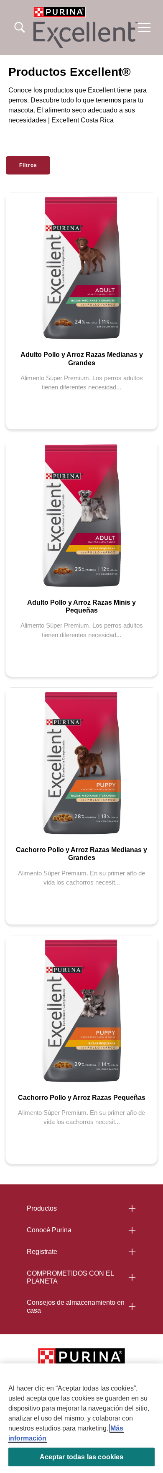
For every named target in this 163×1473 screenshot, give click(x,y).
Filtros (28, 165)
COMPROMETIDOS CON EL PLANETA (70, 1277)
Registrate (42, 1251)
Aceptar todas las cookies (82, 1457)
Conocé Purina (49, 1230)
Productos (42, 1208)
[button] (144, 27)
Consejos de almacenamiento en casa (76, 1306)
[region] (81, 1418)
